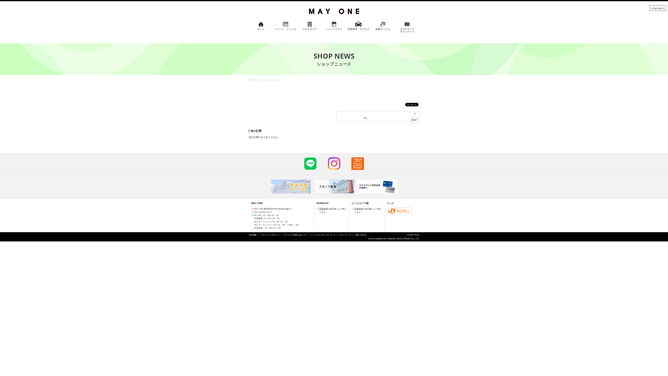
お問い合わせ (360, 235)
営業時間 (323, 208)
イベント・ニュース (268, 79)
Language (656, 8)
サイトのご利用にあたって (295, 235)
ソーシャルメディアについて (323, 235)
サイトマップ (345, 235)
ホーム (252, 79)
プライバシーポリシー (270, 235)
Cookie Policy (413, 235)
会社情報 (252, 235)
